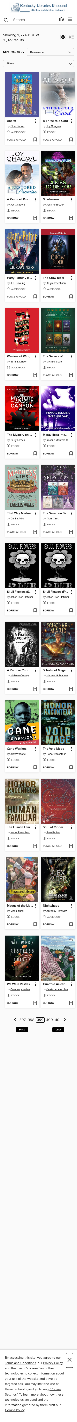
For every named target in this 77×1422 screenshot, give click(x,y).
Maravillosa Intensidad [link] (56, 435)
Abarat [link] (11, 121)
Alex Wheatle (18, 754)
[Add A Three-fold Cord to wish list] (71, 140)
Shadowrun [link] (51, 199)
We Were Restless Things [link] (20, 984)
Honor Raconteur (56, 754)
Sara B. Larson (18, 361)
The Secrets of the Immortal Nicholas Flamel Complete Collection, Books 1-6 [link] (56, 356)
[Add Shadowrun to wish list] (71, 218)
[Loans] (62, 20)
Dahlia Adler (17, 518)
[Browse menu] (70, 19)
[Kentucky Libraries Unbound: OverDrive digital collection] (38, 7)
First (22, 1029)
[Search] (6, 19)
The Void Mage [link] (53, 749)
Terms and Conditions (20, 1363)
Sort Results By (13, 52)
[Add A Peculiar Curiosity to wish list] (35, 689)
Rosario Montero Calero (58, 440)
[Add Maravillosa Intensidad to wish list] (71, 454)
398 (31, 1020)
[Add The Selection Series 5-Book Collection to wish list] (71, 532)
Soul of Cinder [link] (53, 827)
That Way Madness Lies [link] (20, 513)
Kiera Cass (52, 518)
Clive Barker (17, 126)
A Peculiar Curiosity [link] (20, 670)
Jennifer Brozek (55, 204)
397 (23, 1020)
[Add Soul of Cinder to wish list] (71, 846)
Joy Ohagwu (53, 126)
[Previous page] (15, 1020)
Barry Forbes (17, 440)
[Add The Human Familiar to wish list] (35, 846)
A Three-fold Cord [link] (55, 121)
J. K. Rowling (17, 283)
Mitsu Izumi (17, 911)
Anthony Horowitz (56, 911)
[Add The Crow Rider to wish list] (71, 297)
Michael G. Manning (57, 675)
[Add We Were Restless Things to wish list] (35, 1003)
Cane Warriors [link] (16, 749)
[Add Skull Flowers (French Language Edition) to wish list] (71, 610)
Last (58, 1029)
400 (49, 1020)
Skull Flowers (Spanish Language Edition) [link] (20, 592)
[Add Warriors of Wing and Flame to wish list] (35, 375)
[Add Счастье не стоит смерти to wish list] (71, 1003)
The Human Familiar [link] (20, 827)
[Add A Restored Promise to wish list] (35, 218)
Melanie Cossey (19, 675)
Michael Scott (54, 361)
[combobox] (30, 20)
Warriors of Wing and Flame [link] (20, 356)
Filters (10, 63)
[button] (63, 38)
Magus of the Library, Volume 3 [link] (20, 906)
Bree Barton (53, 832)
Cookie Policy (14, 1410)
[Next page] (64, 1020)
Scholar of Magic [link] (54, 670)
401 (58, 1020)
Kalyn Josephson (56, 283)
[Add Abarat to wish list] (35, 140)
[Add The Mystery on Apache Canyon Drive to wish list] (35, 454)
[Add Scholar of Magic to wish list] (71, 689)
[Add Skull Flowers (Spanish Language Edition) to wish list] (35, 610)
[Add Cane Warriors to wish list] (35, 767)
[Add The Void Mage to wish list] (71, 767)
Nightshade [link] (51, 906)
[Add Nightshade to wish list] (71, 924)
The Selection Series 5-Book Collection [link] (56, 513)
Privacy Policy (53, 1363)
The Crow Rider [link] (53, 278)
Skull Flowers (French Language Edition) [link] (56, 592)
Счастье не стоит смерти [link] (56, 984)
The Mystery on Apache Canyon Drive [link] (20, 435)
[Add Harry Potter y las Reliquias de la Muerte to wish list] (35, 297)
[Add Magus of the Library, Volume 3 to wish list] (35, 924)
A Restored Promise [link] (20, 199)
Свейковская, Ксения (58, 989)
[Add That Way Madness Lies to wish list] (35, 532)
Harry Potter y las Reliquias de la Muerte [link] (20, 278)
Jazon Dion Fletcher (21, 597)
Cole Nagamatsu (20, 989)
